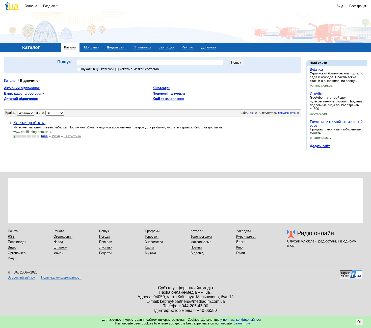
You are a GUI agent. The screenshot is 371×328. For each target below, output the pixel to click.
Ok (359, 322)
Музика (150, 253)
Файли (58, 253)
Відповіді (197, 253)
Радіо (12, 258)
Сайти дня (166, 47)
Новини (196, 247)
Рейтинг (188, 47)
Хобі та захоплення (168, 99)
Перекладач (17, 242)
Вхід (339, 6)
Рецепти (105, 253)
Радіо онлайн (315, 233)
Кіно (239, 247)
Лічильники (142, 47)
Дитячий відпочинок (21, 99)
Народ (58, 242)
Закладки (243, 231)
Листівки (105, 247)
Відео (12, 247)
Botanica (316, 69)
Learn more (242, 323)
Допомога (208, 47)
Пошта (13, 231)
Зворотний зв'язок (21, 277)
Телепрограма (201, 236)
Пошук (104, 231)
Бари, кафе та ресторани (24, 93)
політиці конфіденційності (242, 319)
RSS (11, 236)
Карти (149, 247)
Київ (44, 136)
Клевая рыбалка (29, 122)
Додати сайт (116, 47)
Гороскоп (151, 236)
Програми (152, 231)
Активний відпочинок (22, 88)
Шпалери (60, 247)
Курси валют (246, 236)
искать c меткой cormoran (139, 69)
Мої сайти (91, 47)
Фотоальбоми (201, 242)
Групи (240, 253)
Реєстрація (357, 6)
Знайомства (154, 242)
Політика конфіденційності (61, 277)
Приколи (105, 242)
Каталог (70, 47)
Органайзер (16, 253)
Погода (104, 236)
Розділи (49, 6)
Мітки (55, 136)
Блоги (240, 242)
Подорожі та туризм (169, 93)
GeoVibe (316, 94)
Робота (59, 231)
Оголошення (63, 236)
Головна (31, 6)
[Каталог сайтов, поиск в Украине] (351, 272)
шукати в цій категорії (98, 69)
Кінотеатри (161, 88)
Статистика (72, 136)
